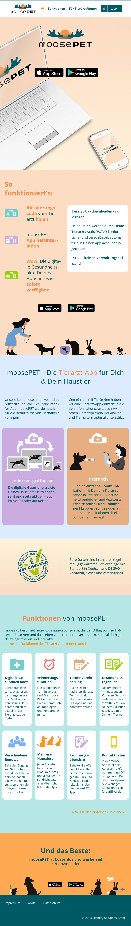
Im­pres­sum (12, 903)
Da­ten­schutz (51, 903)
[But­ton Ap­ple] (49, 72)
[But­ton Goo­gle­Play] (82, 72)
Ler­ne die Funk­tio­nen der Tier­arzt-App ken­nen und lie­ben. (50, 643)
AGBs (31, 903)
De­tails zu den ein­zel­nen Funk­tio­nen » (98, 812)
